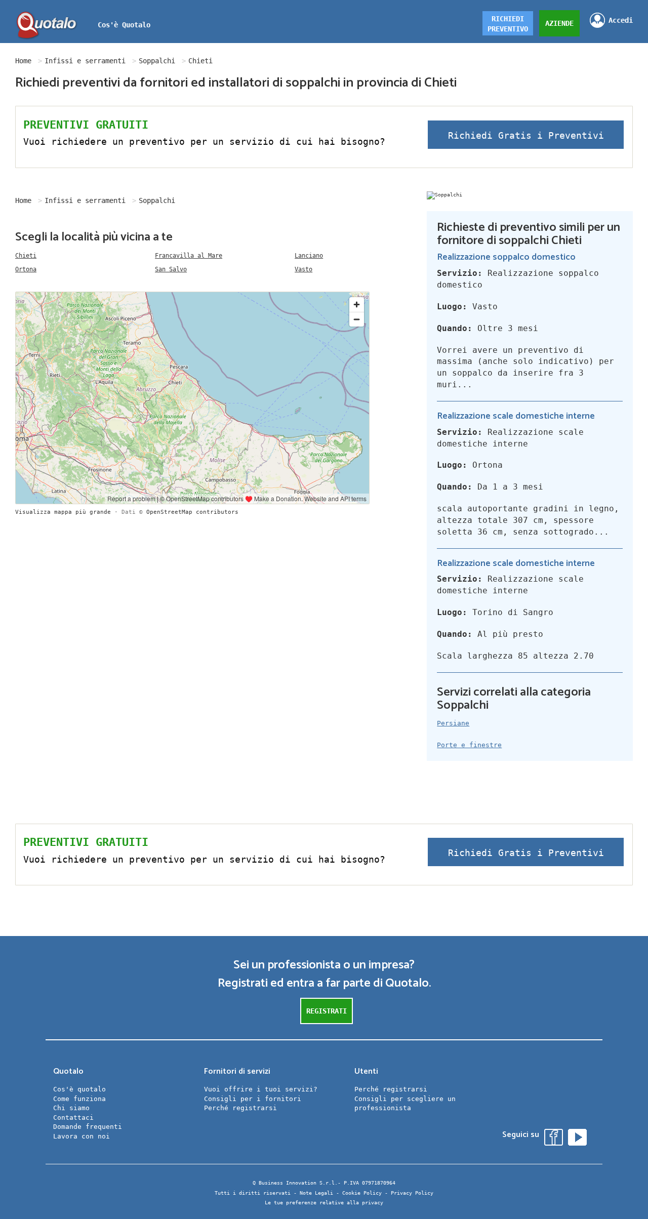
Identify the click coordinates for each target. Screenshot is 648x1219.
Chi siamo (71, 1108)
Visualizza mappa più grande (63, 512)
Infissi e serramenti (85, 61)
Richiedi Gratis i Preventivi (526, 135)
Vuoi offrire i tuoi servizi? (260, 1089)
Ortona (25, 269)
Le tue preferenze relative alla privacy (324, 1202)
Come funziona (79, 1099)
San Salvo (171, 269)
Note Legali (316, 1193)
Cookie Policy (362, 1193)
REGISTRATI (326, 1011)
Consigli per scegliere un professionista (405, 1103)
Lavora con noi (81, 1136)
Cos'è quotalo (79, 1089)
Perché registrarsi (240, 1108)
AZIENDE (559, 23)
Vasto (303, 269)
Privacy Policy (412, 1193)
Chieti (25, 255)
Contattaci (73, 1117)
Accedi (621, 20)
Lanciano (309, 255)
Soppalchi (157, 61)
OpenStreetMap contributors (192, 512)
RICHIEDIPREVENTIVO (508, 24)
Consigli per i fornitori (252, 1099)
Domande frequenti (87, 1126)
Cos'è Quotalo (124, 25)
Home (23, 61)
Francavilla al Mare (188, 255)
